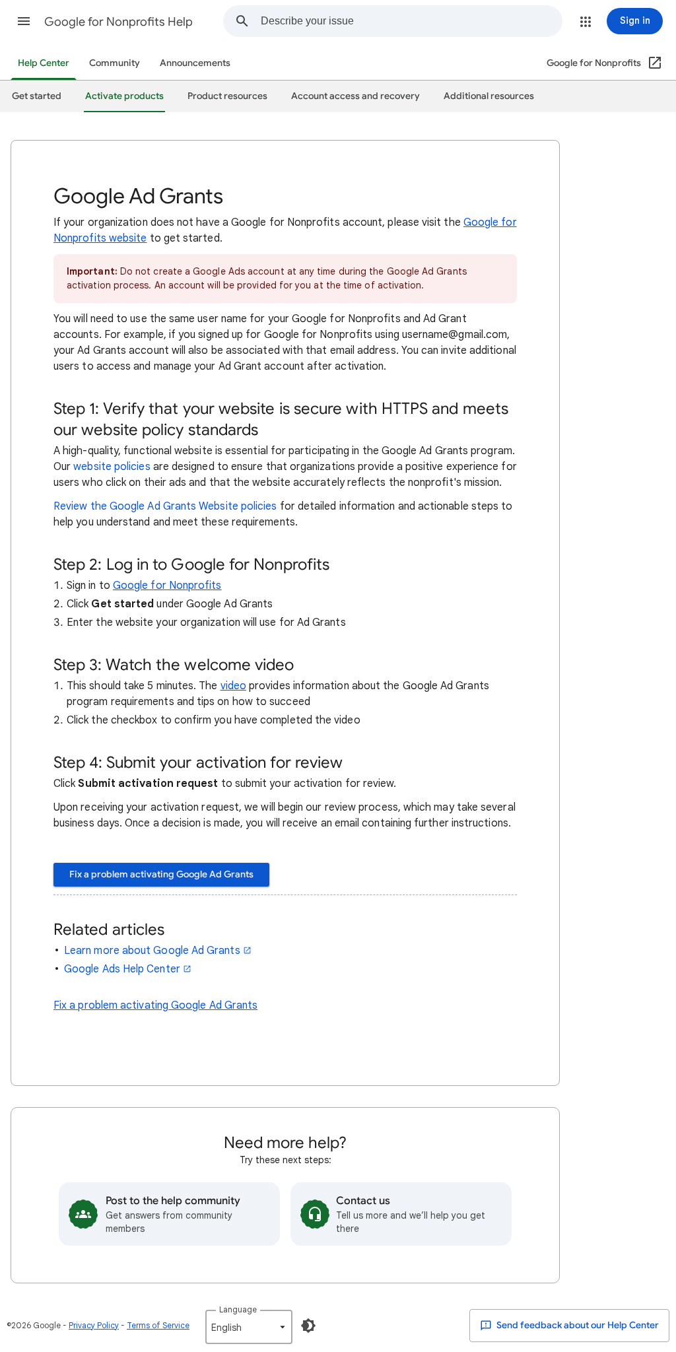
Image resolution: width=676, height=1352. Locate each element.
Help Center (43, 63)
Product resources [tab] (227, 96)
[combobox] (411, 21)
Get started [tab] (36, 96)
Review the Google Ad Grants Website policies (165, 506)
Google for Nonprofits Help (118, 22)
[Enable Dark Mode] (308, 1325)
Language (238, 1309)
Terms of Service (158, 1325)
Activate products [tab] (124, 96)
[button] (24, 21)
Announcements (195, 63)
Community (114, 63)
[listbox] (248, 1327)
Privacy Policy (94, 1325)
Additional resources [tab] (489, 96)
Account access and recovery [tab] (355, 96)
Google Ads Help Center (122, 969)
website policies (111, 466)
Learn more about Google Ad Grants (152, 950)
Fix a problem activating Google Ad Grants (161, 874)
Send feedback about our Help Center (576, 1325)
